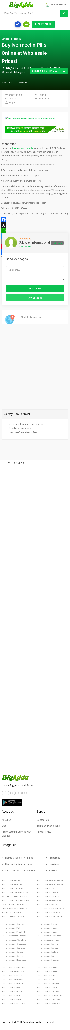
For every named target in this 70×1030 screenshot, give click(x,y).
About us (6, 819)
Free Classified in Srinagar (48, 983)
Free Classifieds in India (12, 884)
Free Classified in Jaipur (47, 932)
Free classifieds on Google (13, 916)
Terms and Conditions (48, 825)
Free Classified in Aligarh (47, 892)
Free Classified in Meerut (12, 975)
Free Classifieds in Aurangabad (50, 884)
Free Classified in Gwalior (12, 956)
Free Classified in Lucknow (48, 960)
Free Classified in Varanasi (48, 991)
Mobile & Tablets (14, 857)
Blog (4, 825)
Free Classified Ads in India (13, 888)
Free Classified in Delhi (11, 928)
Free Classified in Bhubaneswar (50, 908)
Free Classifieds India (11, 880)
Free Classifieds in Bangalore (49, 900)
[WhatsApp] (35, 230)
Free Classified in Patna (12, 995)
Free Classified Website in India (15, 892)
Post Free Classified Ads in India (15, 896)
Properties (54, 857)
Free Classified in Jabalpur (48, 928)
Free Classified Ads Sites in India (15, 900)
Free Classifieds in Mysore (12, 979)
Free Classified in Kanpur (47, 948)
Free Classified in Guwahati (13, 948)
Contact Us (43, 819)
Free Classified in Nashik (12, 987)
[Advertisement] (35, 616)
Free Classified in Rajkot (47, 971)
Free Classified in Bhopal (47, 904)
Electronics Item (13, 864)
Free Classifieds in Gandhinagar (15, 940)
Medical (17, 39)
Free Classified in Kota (46, 956)
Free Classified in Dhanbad (13, 932)
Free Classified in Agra (46, 888)
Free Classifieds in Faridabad (14, 935)
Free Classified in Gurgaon (13, 952)
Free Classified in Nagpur (12, 983)
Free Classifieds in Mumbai (13, 971)
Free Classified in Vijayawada (49, 995)
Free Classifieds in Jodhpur (48, 940)
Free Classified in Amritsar (48, 896)
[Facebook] (35, 219)
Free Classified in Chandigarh (49, 912)
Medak (9, 72)
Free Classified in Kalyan (47, 944)
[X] (35, 225)
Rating (42, 94)
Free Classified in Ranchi (47, 975)
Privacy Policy (44, 831)
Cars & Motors (12, 870)
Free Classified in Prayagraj (13, 1003)
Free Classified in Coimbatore (49, 916)
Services (5, 39)
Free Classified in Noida (12, 991)
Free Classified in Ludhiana (13, 967)
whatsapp (36, 297)
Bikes (30, 857)
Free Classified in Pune (11, 999)
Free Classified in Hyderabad (14, 960)
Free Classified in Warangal (48, 1003)
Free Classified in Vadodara (48, 999)
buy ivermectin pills (22, 148)
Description (15, 94)
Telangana (19, 72)
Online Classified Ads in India (14, 908)
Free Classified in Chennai (13, 924)
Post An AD (44, 23)
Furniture (54, 864)
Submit (36, 288)
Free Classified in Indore (47, 924)
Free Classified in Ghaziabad (14, 944)
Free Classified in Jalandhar (49, 935)
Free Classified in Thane (47, 987)
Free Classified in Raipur (47, 967)
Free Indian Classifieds (11, 912)
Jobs (29, 864)
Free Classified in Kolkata (47, 952)
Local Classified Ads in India (14, 904)
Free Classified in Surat (46, 979)
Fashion (53, 870)
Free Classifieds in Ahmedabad (50, 880)
